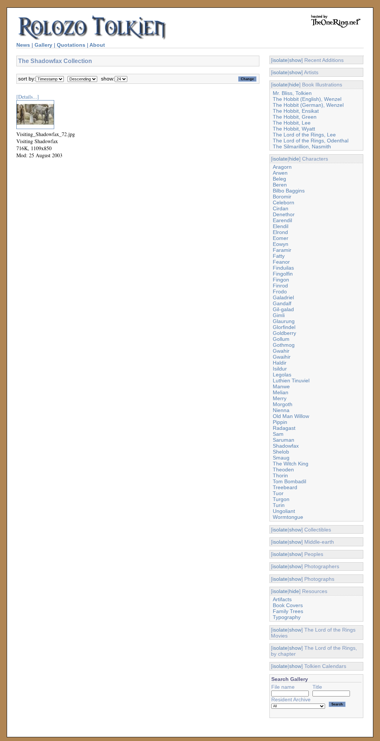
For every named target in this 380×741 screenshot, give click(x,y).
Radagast (284, 428)
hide (294, 85)
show (295, 60)
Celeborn (283, 202)
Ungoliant (284, 511)
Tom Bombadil (289, 481)
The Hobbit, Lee (292, 123)
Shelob (281, 452)
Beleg (279, 179)
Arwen (280, 173)
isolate (280, 60)
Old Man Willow (291, 416)
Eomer (280, 238)
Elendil (280, 226)
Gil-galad (283, 309)
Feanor (281, 262)
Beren (280, 185)
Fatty (279, 256)
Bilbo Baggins (289, 191)
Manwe (281, 386)
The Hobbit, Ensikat (296, 111)
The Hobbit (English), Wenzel (307, 99)
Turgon (281, 499)
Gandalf (282, 303)
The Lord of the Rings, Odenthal (310, 141)
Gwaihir (282, 357)
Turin (279, 505)
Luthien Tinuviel (291, 380)
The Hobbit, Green (295, 117)
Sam (278, 434)
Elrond (280, 232)
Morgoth (282, 404)
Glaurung (284, 321)
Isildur (280, 369)
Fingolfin (283, 274)
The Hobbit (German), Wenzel (308, 105)
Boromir (282, 197)
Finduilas (283, 268)
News (23, 45)
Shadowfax (286, 446)
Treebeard (285, 487)
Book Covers (288, 605)
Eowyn (280, 244)
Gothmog (284, 345)
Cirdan (280, 208)
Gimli (279, 315)
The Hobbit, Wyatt (294, 129)
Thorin (280, 475)
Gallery (43, 45)
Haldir (279, 363)
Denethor (284, 214)
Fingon (281, 280)
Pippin (280, 422)
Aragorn (282, 167)
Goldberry (284, 333)
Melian (280, 392)
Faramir (282, 250)
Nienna (281, 410)
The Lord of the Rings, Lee (304, 135)
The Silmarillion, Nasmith (302, 146)
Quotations (71, 45)
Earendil (282, 220)
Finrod (280, 286)
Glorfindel (284, 327)
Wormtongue (288, 517)
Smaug (281, 458)
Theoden (283, 469)
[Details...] (27, 96)
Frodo (280, 291)
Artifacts (282, 599)
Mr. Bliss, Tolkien (292, 93)
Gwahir (281, 351)
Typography (287, 617)
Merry (279, 398)
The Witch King (290, 464)
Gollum (281, 339)
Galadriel (283, 297)
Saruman (283, 440)
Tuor (278, 493)
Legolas (282, 375)
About (97, 45)
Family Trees (288, 611)
